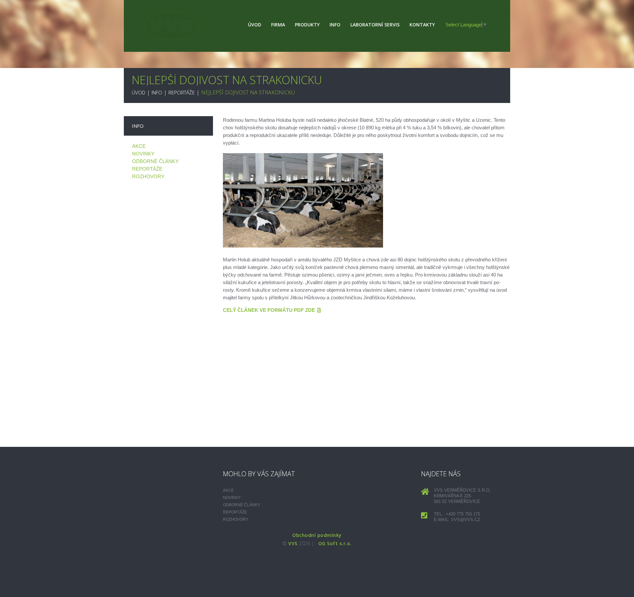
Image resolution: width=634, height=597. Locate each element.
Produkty (307, 24)
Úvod (254, 24)
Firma (278, 24)
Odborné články (155, 161)
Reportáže (181, 92)
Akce (139, 146)
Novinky (143, 153)
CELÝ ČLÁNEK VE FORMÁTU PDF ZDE (269, 310)
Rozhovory (148, 176)
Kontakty (422, 24)
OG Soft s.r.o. (335, 543)
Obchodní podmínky (317, 535)
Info (335, 24)
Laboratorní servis (375, 24)
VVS (293, 543)
